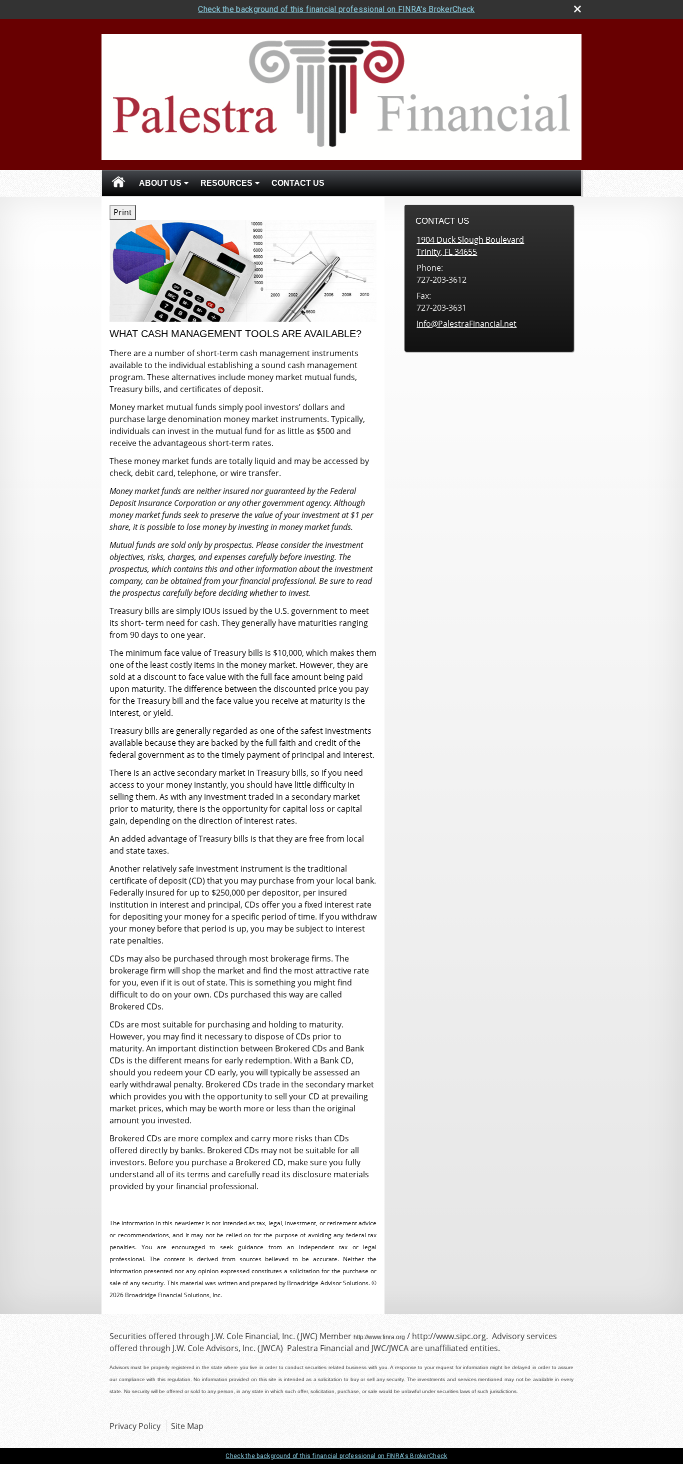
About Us (160, 183)
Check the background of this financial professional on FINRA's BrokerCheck (336, 9)
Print (123, 212)
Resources (226, 183)
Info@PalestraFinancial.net (466, 323)
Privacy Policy (135, 1426)
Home (118, 183)
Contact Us (298, 183)
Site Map (187, 1426)
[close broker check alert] (578, 9)
